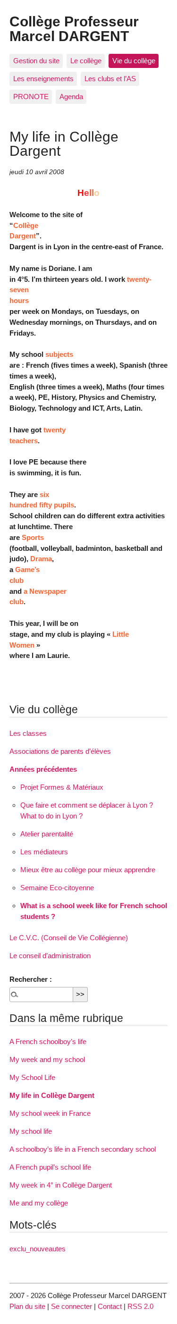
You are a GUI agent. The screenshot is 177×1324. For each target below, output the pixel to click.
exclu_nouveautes (37, 1249)
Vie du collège (133, 61)
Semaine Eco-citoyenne (57, 888)
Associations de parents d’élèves (60, 751)
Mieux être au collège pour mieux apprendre (87, 870)
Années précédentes (43, 769)
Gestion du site (36, 61)
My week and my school (47, 1059)
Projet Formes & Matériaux (61, 787)
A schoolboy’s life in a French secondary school (82, 1149)
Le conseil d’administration (50, 956)
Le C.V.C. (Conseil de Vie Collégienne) (68, 938)
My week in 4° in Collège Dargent (60, 1185)
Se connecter (71, 1306)
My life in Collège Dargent (51, 1095)
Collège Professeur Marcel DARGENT (74, 28)
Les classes (28, 733)
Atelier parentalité (46, 834)
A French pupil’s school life (50, 1167)
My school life (30, 1131)
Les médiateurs (44, 852)
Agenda (71, 97)
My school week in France (50, 1113)
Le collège (85, 61)
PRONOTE (31, 97)
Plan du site (27, 1306)
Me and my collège (38, 1203)
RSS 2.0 (140, 1306)
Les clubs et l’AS (110, 79)
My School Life (32, 1077)
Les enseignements (43, 79)
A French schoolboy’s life (47, 1041)
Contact (110, 1306)
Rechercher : (30, 979)
